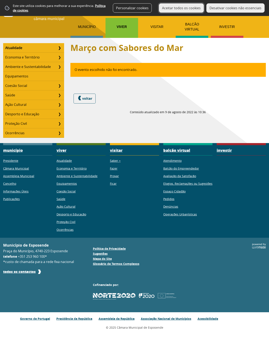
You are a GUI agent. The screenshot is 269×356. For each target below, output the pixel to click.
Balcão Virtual (192, 27)
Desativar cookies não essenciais (235, 8)
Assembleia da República (116, 319)
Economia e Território (22, 57)
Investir (227, 27)
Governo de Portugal (35, 319)
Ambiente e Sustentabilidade (28, 66)
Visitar (157, 27)
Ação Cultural (15, 104)
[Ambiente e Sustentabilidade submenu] (59, 66)
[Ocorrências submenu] (59, 133)
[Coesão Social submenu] (59, 85)
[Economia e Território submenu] (59, 57)
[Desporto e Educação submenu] (59, 114)
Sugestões (100, 254)
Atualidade (13, 47)
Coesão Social (16, 85)
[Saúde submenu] (59, 95)
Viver (122, 27)
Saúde (10, 95)
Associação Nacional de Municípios (166, 319)
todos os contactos (19, 271)
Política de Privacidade (109, 249)
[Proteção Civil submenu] (59, 123)
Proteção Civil (16, 123)
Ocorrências (15, 133)
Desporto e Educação (22, 114)
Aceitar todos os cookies (181, 8)
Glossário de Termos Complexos (116, 264)
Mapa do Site (102, 259)
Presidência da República (74, 319)
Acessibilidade (208, 319)
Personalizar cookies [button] (132, 8)
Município (87, 27)
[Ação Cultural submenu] (59, 104)
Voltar (87, 98)
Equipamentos (16, 76)
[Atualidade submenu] (59, 47)
